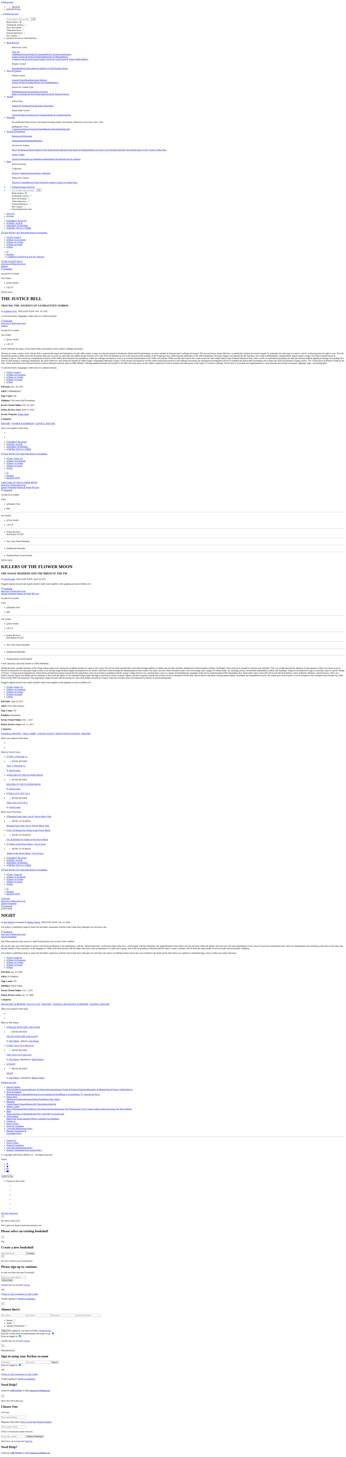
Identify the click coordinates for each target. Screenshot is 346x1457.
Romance (67, 54)
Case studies (34, 159)
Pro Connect (12, 36)
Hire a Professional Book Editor (20, 1109)
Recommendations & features (51, 159)
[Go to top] (7, 1176)
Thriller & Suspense (36, 54)
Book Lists (20, 1094)
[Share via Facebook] (16, 240)
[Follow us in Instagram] (7, 1169)
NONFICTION (13, 478)
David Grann (10, 579)
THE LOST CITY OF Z (17, 803)
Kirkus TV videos (81, 1094)
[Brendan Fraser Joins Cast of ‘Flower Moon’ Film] (28, 816)
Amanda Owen (10, 311)
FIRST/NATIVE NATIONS (67, 733)
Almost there (7, 1280)
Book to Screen (18, 94)
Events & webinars (72, 159)
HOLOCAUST (34, 1004)
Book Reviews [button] (12, 43)
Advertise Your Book (126, 150)
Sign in (5, 1331)
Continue (30, 1253)
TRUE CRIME (29, 733)
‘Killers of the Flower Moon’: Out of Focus (25, 853)
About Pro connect (48, 182)
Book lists (25, 68)
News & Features (14, 27)
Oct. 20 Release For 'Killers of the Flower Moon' (27, 839)
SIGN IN (16, 7)
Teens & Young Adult (70, 59)
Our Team (17, 1119)
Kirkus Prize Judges (51, 1099)
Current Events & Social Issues (25, 59)
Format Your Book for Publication (76, 150)
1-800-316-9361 (16, 1391)
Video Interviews (14, 30)
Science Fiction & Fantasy (23, 57)
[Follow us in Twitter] (7, 1166)
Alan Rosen (34, 1041)
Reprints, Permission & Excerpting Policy (16, 1132)
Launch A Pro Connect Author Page (151, 150)
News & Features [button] (13, 71)
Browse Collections (20, 173)
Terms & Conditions (15, 1126)
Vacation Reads (61, 68)
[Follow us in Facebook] (7, 1164)
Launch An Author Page (66, 182)
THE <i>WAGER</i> (16, 766)
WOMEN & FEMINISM (23, 423)
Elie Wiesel (9, 922)
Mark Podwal (38, 1059)
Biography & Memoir (53, 57)
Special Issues (29, 129)
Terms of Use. (45, 1330)
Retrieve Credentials (35, 1436)
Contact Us (11, 1140)
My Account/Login (56, 1114)
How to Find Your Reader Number (36, 1422)
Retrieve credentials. (26, 1299)
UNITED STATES (45, 733)
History (65, 57)
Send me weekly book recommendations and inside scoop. (26, 1333)
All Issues (39, 129)
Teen (36, 80)
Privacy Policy (12, 1124)
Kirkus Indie (23, 414)
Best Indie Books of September (34, 233)
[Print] (9, 247)
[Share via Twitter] (14, 242)
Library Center (18, 154)
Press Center (37, 1119)
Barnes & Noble (24, 487)
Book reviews (12, 22)
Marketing (38, 141)
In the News (30, 94)
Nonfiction (39, 57)
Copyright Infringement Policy (19, 1128)
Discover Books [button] (13, 1087)
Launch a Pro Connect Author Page (89, 1109)
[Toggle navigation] (2, 14)
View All (16, 52)
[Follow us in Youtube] (7, 1171)
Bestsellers (16, 68)
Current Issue (17, 129)
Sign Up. (29, 1441)
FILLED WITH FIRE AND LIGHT (22, 1036)
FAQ (30, 1119)
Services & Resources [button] (15, 131)
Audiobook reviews (15, 25)
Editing (21, 141)
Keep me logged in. (9, 1336)
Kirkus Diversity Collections (18, 1114)
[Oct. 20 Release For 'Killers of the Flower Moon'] (28, 830)
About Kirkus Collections (40, 173)
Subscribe (66, 129)
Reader (9, 1320)
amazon (4, 266)
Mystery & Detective (54, 54)
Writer (9, 1323)
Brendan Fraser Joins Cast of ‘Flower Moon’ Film (27, 826)
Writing (15, 141)
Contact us (11, 1121)
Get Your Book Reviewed (51, 150)
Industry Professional (15, 1326)
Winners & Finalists (20, 106)
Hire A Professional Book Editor (26, 150)
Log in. (27, 1285)
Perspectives (23, 92)
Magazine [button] (10, 117)
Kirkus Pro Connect (39, 1114)
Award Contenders (40, 115)
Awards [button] (9, 96)
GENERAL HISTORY (45, 423)
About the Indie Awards (22, 115)
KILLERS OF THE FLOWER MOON (23, 784)
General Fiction (18, 80)
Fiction (25, 54)
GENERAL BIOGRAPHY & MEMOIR (70, 1004)
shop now (5, 264)
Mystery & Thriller (42, 82)
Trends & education (20, 159)
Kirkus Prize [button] (11, 1097)
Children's (84, 59)
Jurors (51, 106)
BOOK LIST (14, 233)
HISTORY (5, 423)
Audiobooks (17, 54)
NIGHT (9, 1073)
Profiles (15, 92)
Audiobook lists (36, 68)
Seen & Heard (42, 92)
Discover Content (19, 182)
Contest (24, 1119)
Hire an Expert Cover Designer (104, 150)
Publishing (29, 141)
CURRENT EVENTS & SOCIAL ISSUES (25, 257)
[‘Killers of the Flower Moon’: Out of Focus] (26, 844)
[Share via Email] (14, 244)
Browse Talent (33, 182)
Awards (32, 92)
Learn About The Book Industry (118, 1109)
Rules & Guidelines (56, 115)
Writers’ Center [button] (12, 1106)
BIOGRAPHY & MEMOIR (13, 1004)
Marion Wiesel (33, 922)
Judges (68, 115)
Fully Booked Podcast (59, 94)
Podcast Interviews (14, 33)
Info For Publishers (51, 1119)
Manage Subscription (53, 129)
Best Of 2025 (48, 68)
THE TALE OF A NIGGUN (18, 1055)
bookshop (12, 487)
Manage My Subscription (37, 1104)
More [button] (8, 161)
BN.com (35, 487)
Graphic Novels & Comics (49, 59)
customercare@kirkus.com (39, 1391)
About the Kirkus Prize (38, 106)
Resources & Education (22, 136)
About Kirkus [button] (12, 1116)
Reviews (10, 254)
